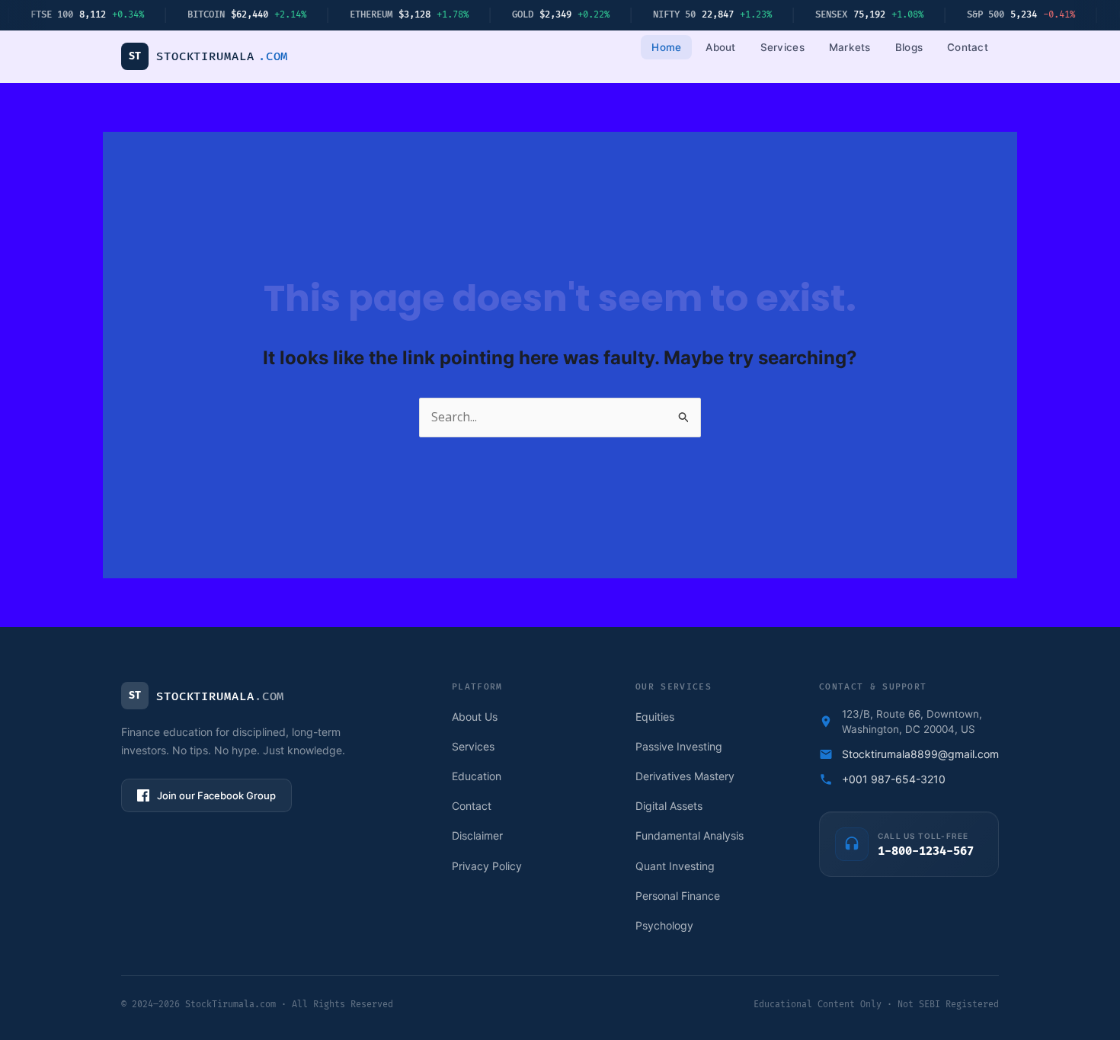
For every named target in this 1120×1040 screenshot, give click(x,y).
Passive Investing (678, 746)
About (720, 47)
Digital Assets (668, 805)
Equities (654, 716)
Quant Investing (675, 865)
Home (666, 47)
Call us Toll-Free (923, 835)
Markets (850, 47)
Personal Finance (677, 895)
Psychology (664, 925)
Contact (967, 47)
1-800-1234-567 (926, 852)
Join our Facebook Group (216, 795)
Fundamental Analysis (689, 835)
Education (476, 776)
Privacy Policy (487, 865)
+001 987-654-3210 (894, 779)
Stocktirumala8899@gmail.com (920, 753)
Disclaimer (477, 835)
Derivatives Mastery (684, 776)
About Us (475, 716)
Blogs (909, 47)
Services (782, 47)
